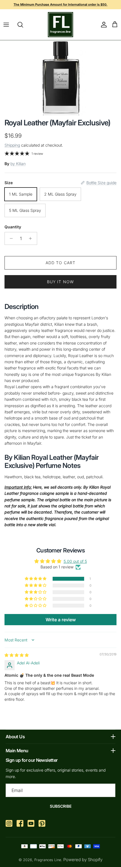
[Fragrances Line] (60, 24)
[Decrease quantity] (10, 238)
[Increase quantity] (32, 238)
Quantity (13, 226)
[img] (17, 655)
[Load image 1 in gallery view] (60, 78)
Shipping (12, 145)
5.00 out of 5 (75, 561)
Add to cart (60, 262)
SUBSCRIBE (60, 806)
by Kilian (18, 163)
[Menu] (6, 24)
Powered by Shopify (82, 859)
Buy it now (60, 281)
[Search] (23, 24)
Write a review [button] (61, 619)
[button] (36, 579)
